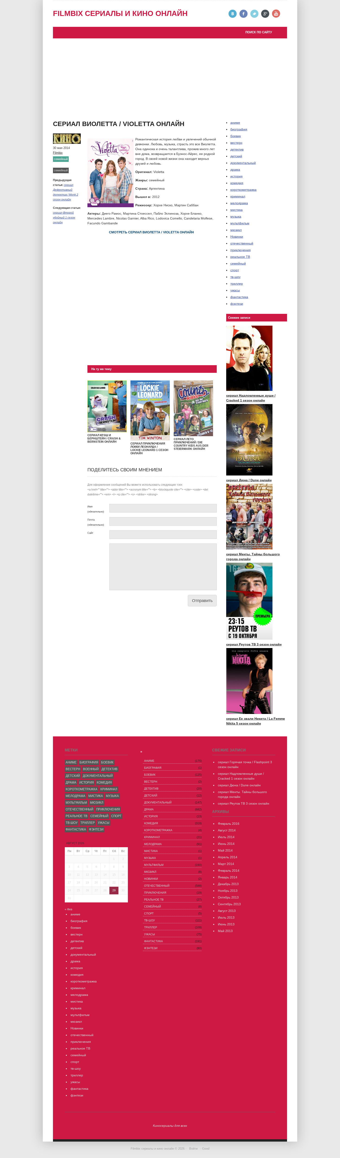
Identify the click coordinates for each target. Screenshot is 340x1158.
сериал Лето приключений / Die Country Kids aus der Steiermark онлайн (191, 444)
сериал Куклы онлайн (74, 129)
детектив (237, 149)
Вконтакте (233, 13)
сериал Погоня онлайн (105, 115)
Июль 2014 (226, 837)
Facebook (243, 13)
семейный (61, 159)
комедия (236, 183)
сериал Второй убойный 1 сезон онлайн (64, 217)
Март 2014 (226, 864)
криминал (237, 196)
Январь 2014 (227, 877)
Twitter (254, 13)
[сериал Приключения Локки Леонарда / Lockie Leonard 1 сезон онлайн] (150, 439)
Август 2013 (227, 911)
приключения (240, 250)
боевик (235, 136)
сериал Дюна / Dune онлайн (249, 480)
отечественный (241, 243)
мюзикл (236, 230)
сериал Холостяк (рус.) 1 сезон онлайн (87, 125)
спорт (234, 270)
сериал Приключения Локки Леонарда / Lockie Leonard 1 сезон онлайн (149, 448)
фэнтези (236, 304)
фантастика (239, 297)
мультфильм (239, 223)
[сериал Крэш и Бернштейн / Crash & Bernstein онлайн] (107, 431)
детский (236, 156)
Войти (193, 1148)
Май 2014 (225, 850)
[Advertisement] (170, 73)
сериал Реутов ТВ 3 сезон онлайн (113, 110)
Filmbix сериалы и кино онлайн (120, 13)
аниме (71, 762)
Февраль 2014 (228, 870)
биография (89, 762)
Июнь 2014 (226, 844)
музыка (235, 216)
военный (91, 769)
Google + (265, 13)
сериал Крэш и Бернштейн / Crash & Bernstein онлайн (104, 438)
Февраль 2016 (228, 823)
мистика (236, 210)
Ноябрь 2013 (228, 890)
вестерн (236, 143)
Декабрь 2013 (228, 884)
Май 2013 (225, 931)
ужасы (235, 290)
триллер (236, 283)
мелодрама (239, 203)
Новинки (236, 236)
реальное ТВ (240, 257)
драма (235, 169)
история (236, 176)
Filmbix (58, 152)
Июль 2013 (226, 917)
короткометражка (243, 189)
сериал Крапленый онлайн (78, 120)
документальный (243, 163)
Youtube (276, 13)
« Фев (68, 909)
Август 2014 (227, 830)
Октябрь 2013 (228, 897)
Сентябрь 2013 (229, 904)
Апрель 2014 (227, 857)
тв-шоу (235, 277)
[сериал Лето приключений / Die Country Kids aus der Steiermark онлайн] (193, 435)
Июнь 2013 (226, 924)
